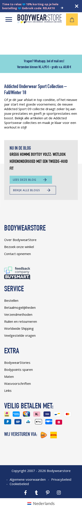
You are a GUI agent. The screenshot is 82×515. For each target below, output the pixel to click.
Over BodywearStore (20, 240)
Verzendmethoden (18, 314)
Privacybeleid (61, 479)
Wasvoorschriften (17, 383)
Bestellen (11, 300)
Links (8, 390)
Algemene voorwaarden (28, 479)
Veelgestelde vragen (20, 335)
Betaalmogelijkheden (20, 307)
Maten (9, 376)
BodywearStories (17, 362)
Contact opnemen (17, 253)
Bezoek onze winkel (19, 246)
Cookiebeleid (19, 484)
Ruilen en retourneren (20, 321)
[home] (39, 21)
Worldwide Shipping (19, 328)
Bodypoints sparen (18, 369)
